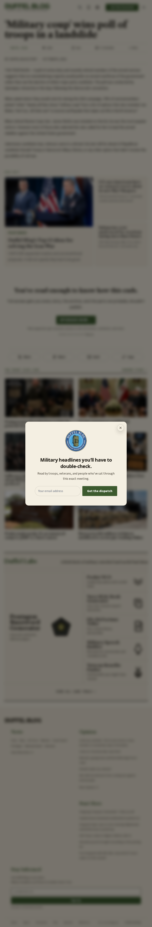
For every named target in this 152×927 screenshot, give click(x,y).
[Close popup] (120, 427)
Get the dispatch (99, 491)
